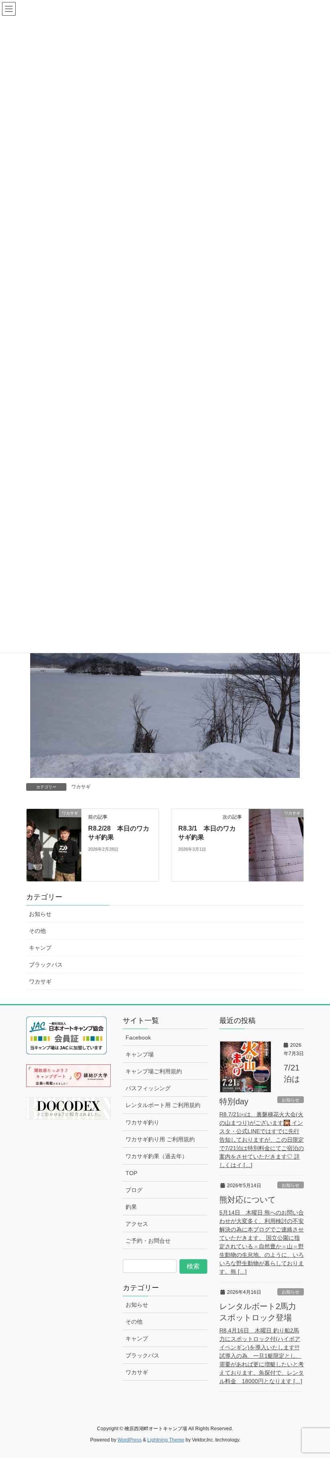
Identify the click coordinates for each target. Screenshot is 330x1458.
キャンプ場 (140, 1054)
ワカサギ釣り (142, 1122)
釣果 (131, 1207)
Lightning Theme (165, 1440)
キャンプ (40, 948)
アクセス (137, 1224)
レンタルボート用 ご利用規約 (163, 1105)
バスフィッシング (148, 1088)
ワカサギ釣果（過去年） (157, 1156)
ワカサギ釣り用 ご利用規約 (160, 1139)
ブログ (134, 1190)
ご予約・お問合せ (148, 1240)
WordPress (130, 1440)
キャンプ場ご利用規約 (154, 1071)
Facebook (138, 1037)
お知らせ (40, 914)
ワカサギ (81, 787)
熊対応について (247, 1199)
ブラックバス (46, 964)
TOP (131, 1173)
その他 (37, 931)
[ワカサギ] (54, 828)
